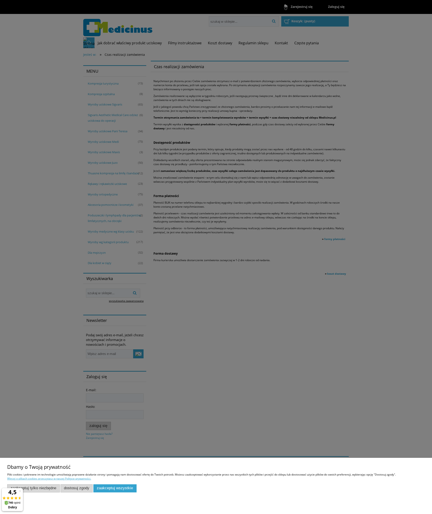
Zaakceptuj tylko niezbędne (33, 488)
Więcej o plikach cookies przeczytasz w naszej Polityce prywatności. (49, 478)
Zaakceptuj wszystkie (115, 488)
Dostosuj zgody (76, 488)
